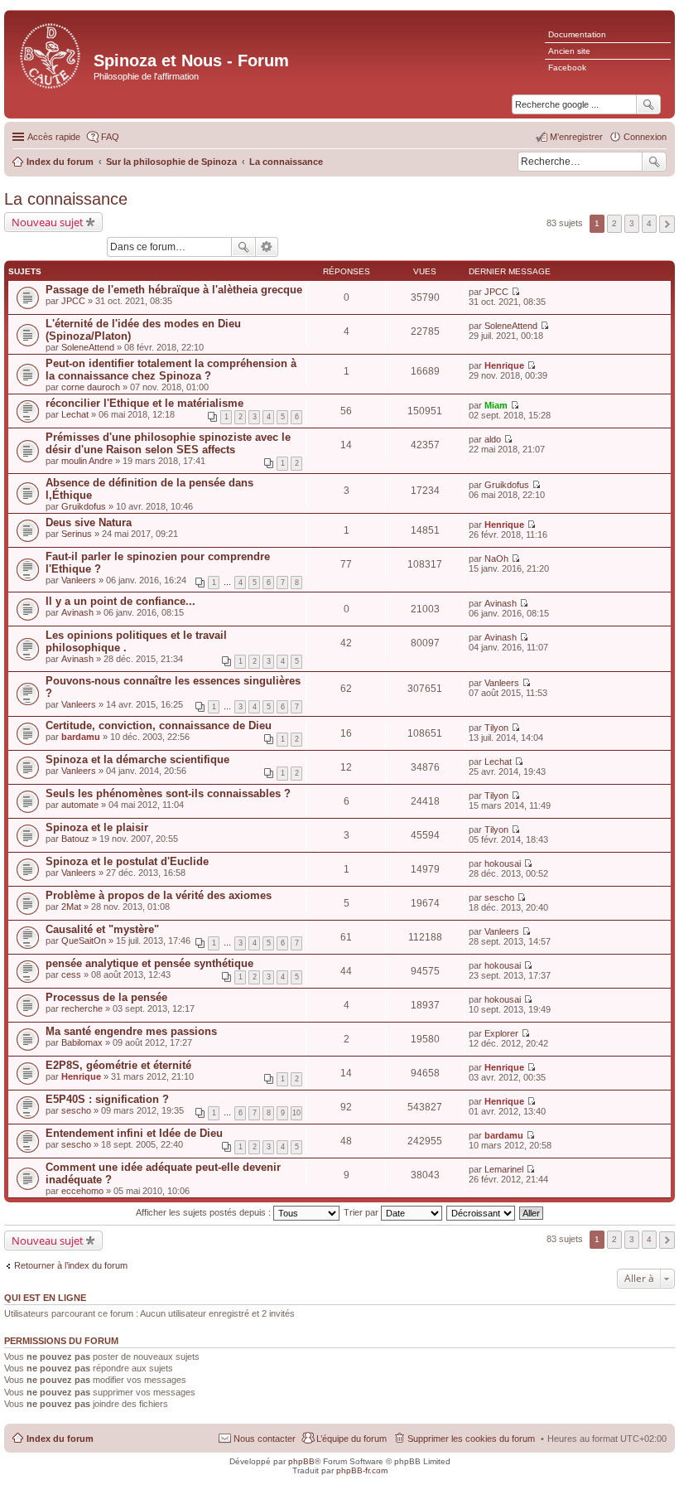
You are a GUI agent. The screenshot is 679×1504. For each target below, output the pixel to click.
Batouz (75, 839)
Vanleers (78, 580)
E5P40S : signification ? (107, 1099)
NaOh (496, 558)
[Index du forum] (51, 54)
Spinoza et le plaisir (97, 827)
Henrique (504, 365)
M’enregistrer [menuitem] (576, 137)
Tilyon (496, 728)
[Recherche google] (648, 104)
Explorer (501, 1033)
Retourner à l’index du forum (71, 1265)
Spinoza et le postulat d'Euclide (127, 861)
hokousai (502, 863)
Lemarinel (503, 1169)
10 (296, 1113)
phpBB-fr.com (362, 1470)
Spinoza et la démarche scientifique (137, 759)
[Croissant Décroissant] (481, 1212)
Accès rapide (53, 137)
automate (80, 805)
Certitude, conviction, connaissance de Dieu (159, 725)
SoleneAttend (87, 347)
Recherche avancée (267, 247)
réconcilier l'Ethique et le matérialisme (144, 403)
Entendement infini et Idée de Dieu (134, 1133)
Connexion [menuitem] (645, 137)
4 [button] (649, 223)
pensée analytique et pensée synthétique (149, 963)
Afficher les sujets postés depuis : (204, 1212)
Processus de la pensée (106, 997)
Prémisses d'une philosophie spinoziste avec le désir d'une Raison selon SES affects (168, 443)
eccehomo (82, 1191)
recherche (82, 1008)
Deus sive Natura (89, 522)
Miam (496, 405)
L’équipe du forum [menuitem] (351, 1439)
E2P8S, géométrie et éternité (118, 1065)
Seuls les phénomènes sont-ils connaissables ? (168, 793)
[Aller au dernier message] (515, 292)
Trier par (362, 1212)
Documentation (577, 34)
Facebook (567, 67)
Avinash (77, 612)
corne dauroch (90, 387)
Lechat (75, 414)
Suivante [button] (667, 224)
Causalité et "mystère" (102, 929)
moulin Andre (87, 461)
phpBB (301, 1461)
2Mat (71, 907)
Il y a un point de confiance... (120, 601)
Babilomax (82, 1042)
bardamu (80, 737)
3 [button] (631, 223)
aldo (492, 439)
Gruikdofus (83, 506)
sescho (499, 897)
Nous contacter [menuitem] (265, 1439)
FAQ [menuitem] (110, 137)
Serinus (76, 534)
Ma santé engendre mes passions (131, 1031)
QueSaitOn (83, 940)
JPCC (73, 301)
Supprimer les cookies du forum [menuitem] (471, 1439)
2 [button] (614, 223)
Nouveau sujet (48, 222)
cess (71, 974)
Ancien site (569, 51)
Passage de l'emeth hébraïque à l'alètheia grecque (174, 289)
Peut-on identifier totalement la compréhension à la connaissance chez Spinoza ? (171, 369)
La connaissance (66, 199)
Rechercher (654, 162)
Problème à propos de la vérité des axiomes (159, 895)
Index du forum (60, 1439)
